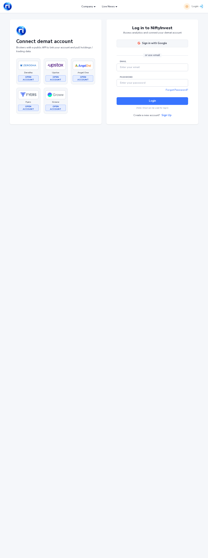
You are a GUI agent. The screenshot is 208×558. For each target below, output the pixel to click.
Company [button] (87, 6)
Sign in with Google (154, 43)
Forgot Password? (177, 90)
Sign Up (166, 115)
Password (126, 77)
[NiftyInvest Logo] (7, 6)
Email (123, 61)
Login (195, 6)
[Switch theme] (187, 6)
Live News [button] (108, 6)
